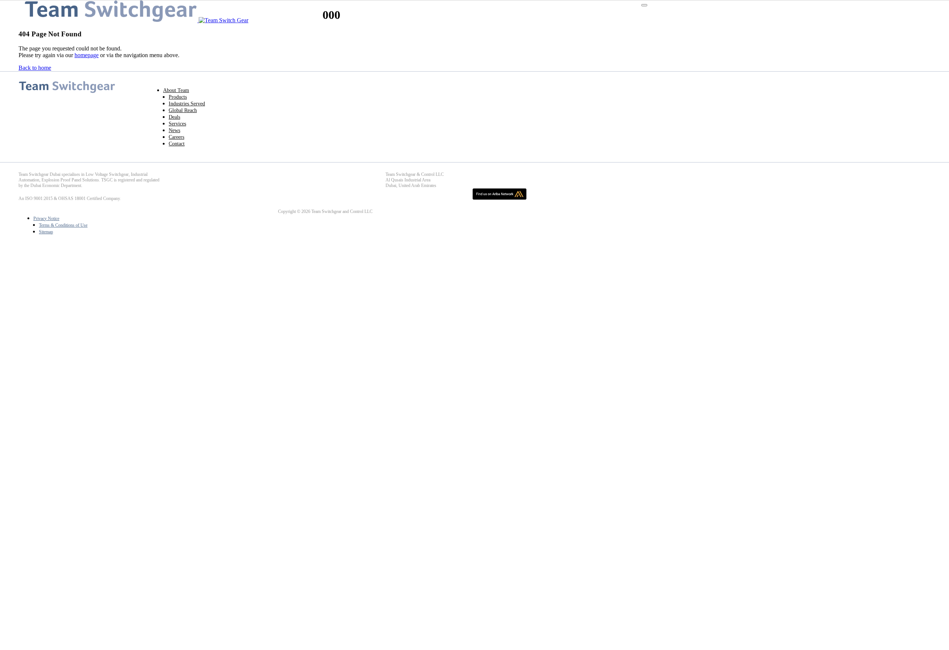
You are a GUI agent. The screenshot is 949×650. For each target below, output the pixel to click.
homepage (87, 55)
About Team (176, 90)
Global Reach (183, 110)
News (174, 130)
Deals (174, 117)
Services (177, 124)
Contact (177, 144)
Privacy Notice (46, 218)
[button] (644, 5)
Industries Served (187, 103)
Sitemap (46, 231)
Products (178, 97)
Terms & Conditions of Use (63, 225)
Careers (176, 137)
